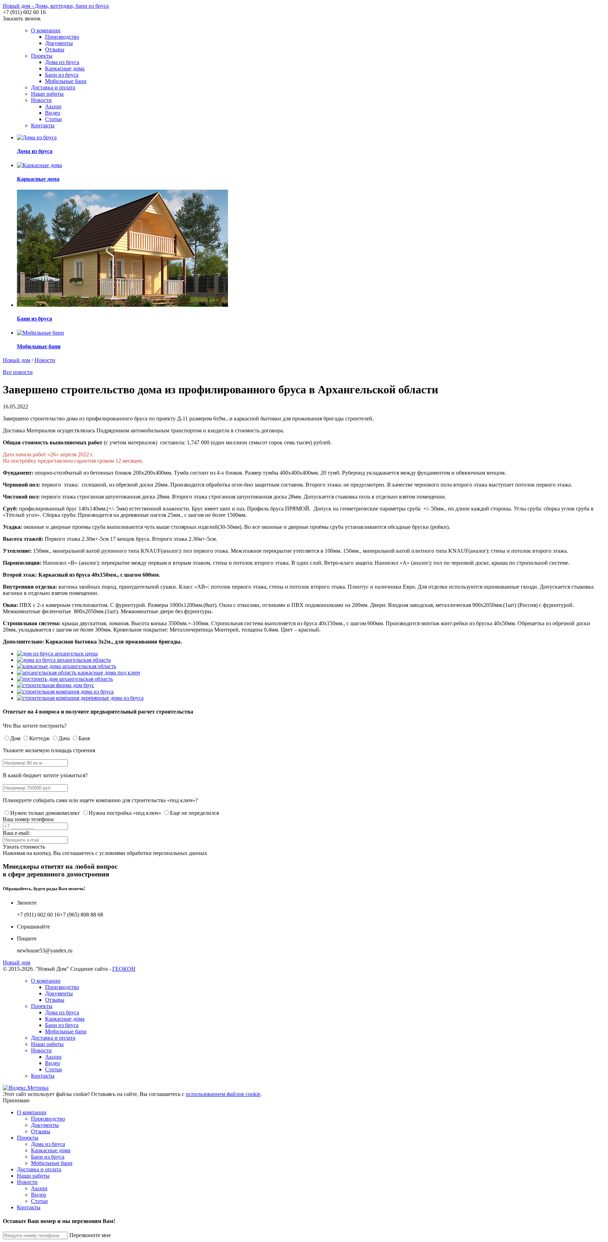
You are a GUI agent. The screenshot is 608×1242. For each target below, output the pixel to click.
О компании (46, 30)
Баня (84, 738)
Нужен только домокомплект (45, 813)
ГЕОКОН (123, 969)
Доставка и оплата (53, 87)
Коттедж (39, 738)
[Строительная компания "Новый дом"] (78, 673)
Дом (15, 738)
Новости (41, 100)
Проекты (41, 56)
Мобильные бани (66, 81)
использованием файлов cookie (223, 1094)
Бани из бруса (61, 75)
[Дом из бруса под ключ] (66, 666)
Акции (53, 106)
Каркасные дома (64, 68)
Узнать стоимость (24, 847)
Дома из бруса (62, 62)
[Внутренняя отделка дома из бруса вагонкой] (55, 685)
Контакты (43, 125)
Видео (52, 113)
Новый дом (16, 360)
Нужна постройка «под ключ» (125, 813)
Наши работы (47, 94)
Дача (64, 738)
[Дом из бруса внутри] (65, 679)
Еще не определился (194, 813)
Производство (62, 37)
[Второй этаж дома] (80, 698)
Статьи (53, 119)
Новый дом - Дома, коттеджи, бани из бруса (56, 6)
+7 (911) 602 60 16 (24, 12)
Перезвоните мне (90, 1235)
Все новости (18, 372)
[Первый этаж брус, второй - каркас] (64, 660)
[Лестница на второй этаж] (65, 692)
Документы (59, 43)
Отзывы (54, 49)
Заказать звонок (22, 18)
